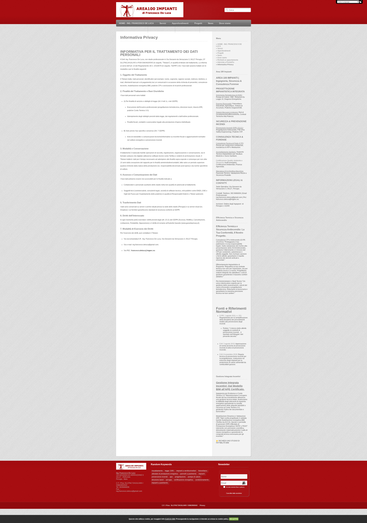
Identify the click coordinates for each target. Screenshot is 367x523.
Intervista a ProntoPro (161, 30)
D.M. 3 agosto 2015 (227, 344)
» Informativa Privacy (225, 65)
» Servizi (219, 48)
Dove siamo (225, 23)
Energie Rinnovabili (224, 104)
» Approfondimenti (223, 51)
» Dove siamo (221, 58)
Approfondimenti (179, 23)
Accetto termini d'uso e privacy (235, 487)
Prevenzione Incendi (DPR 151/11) (229, 128)
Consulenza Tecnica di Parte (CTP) (229, 143)
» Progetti (219, 53)
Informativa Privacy (187, 30)
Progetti (197, 23)
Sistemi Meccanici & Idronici (227, 112)
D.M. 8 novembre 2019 (228, 354)
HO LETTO (234, 519)
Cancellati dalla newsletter (234, 493)
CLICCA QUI (170, 519)
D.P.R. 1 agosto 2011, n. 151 (230, 316)
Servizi (161, 23)
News (209, 23)
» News (219, 55)
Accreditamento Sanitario (226, 152)
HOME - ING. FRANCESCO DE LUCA (135, 23)
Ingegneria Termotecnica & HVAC (229, 95)
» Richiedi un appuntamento (227, 60)
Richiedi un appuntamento (132, 30)
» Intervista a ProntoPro (225, 62)
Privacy (202, 505)
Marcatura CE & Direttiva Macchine (229, 171)
